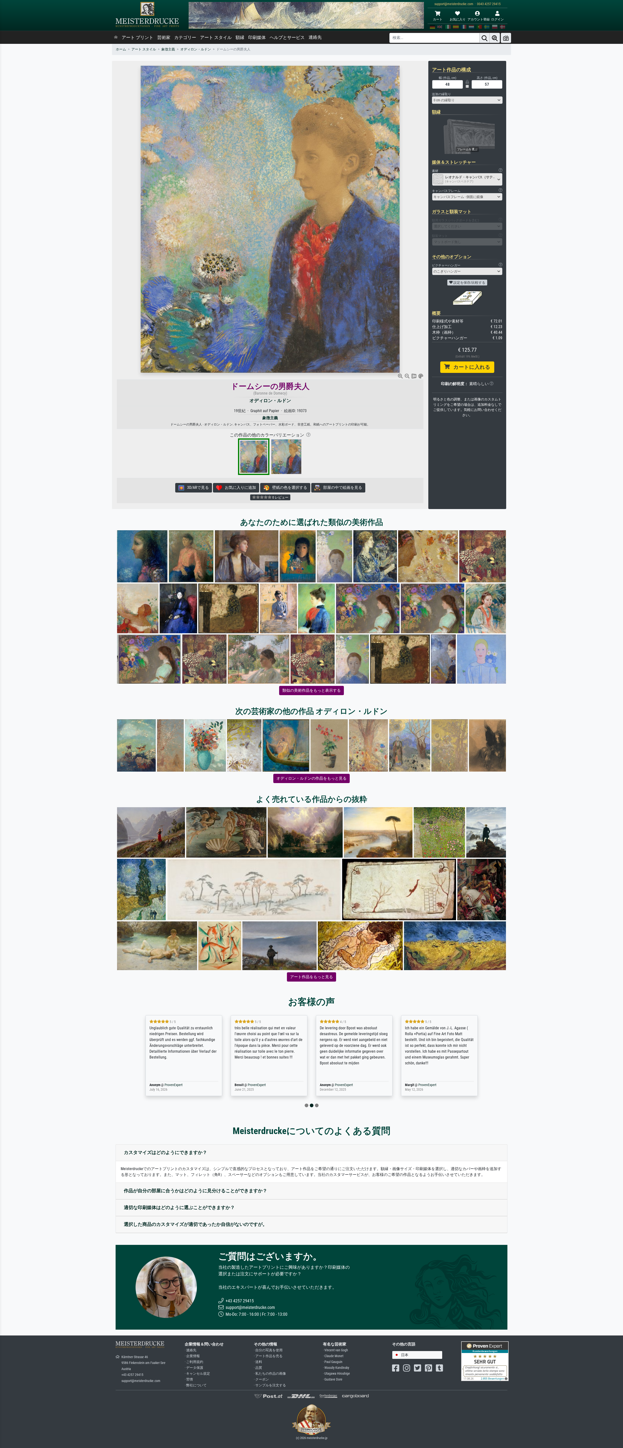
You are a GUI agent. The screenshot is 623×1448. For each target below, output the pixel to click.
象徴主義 (168, 49)
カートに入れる (470, 367)
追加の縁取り (441, 94)
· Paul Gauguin (332, 1362)
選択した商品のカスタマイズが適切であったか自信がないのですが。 (195, 1224)
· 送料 (258, 1362)
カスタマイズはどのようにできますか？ (165, 1152)
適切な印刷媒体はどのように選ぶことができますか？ (179, 1207)
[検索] (484, 38)
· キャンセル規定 (197, 1374)
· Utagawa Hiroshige (336, 1374)
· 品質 (258, 1368)
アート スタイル (216, 37)
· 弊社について (196, 1385)
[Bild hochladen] (506, 38)
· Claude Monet (333, 1356)
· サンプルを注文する (270, 1385)
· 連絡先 (190, 1350)
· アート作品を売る (268, 1356)
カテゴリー (185, 37)
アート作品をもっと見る (311, 977)
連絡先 (315, 37)
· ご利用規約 (194, 1362)
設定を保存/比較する (469, 282)
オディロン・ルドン (195, 49)
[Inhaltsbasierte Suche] (495, 38)
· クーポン (261, 1379)
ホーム (121, 49)
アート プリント (137, 37)
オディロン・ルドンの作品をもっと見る (311, 778)
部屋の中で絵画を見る (341, 487)
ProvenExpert (166, 1085)
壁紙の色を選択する (288, 487)
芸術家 (163, 37)
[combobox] (467, 100)
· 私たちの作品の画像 (270, 1374)
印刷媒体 (257, 37)
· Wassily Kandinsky (336, 1368)
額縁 (240, 37)
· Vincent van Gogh (335, 1350)
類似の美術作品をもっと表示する (311, 690)
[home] (116, 37)
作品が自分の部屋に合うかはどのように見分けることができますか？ (195, 1190)
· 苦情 (189, 1379)
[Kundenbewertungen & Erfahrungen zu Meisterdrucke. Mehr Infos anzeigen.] (485, 1360)
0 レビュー (280, 497)
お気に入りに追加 (239, 487)
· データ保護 (194, 1368)
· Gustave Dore (332, 1379)
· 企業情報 (192, 1356)
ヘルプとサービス (287, 37)
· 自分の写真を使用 (268, 1350)
